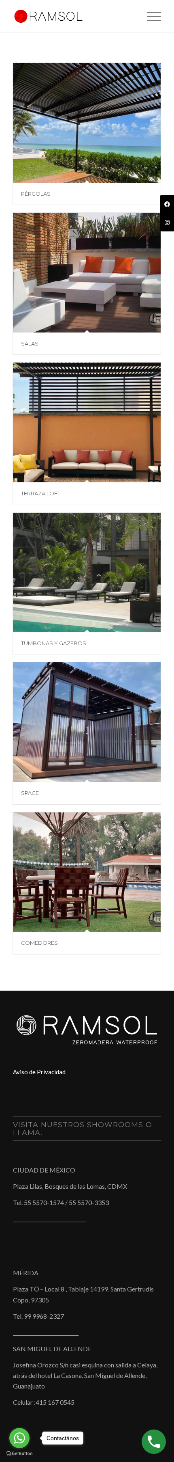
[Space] (87, 722)
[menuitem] (150, 16)
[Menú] (150, 16)
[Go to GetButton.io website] (19, 1453)
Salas (29, 343)
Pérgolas (36, 193)
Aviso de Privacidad (39, 1071)
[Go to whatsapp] (19, 1438)
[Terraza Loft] (87, 422)
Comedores (39, 942)
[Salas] (87, 273)
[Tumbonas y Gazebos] (87, 573)
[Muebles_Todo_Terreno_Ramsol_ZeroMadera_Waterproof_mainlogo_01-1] (72, 16)
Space (30, 793)
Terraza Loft (40, 493)
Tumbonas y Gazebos (53, 643)
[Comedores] (87, 872)
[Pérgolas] (87, 123)
